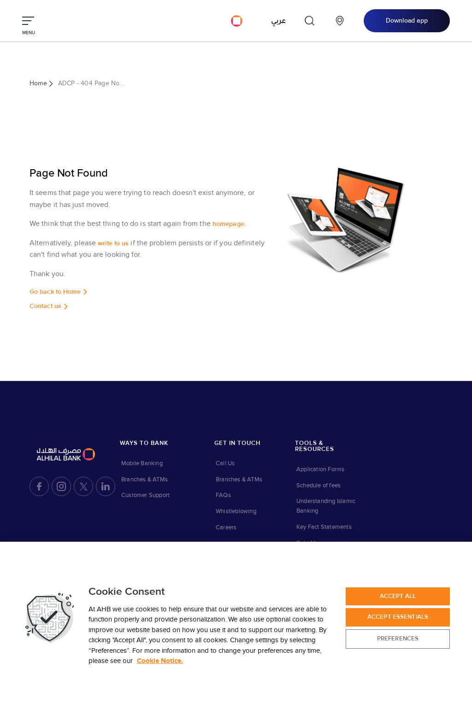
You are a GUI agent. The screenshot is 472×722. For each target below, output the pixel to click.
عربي (278, 20)
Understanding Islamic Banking (325, 506)
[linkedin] (105, 486)
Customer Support (145, 495)
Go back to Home (55, 292)
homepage (228, 224)
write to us (113, 243)
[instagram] (61, 486)
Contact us (45, 306)
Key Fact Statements (324, 527)
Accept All (398, 596)
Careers (226, 527)
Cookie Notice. (160, 661)
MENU (28, 33)
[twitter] (83, 486)
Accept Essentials (397, 617)
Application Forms (320, 469)
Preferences (398, 638)
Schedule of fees (318, 485)
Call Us (225, 463)
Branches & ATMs (144, 479)
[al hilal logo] (236, 21)
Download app (407, 20)
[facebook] (39, 486)
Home (38, 83)
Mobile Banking (142, 463)
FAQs (223, 495)
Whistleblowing (236, 511)
